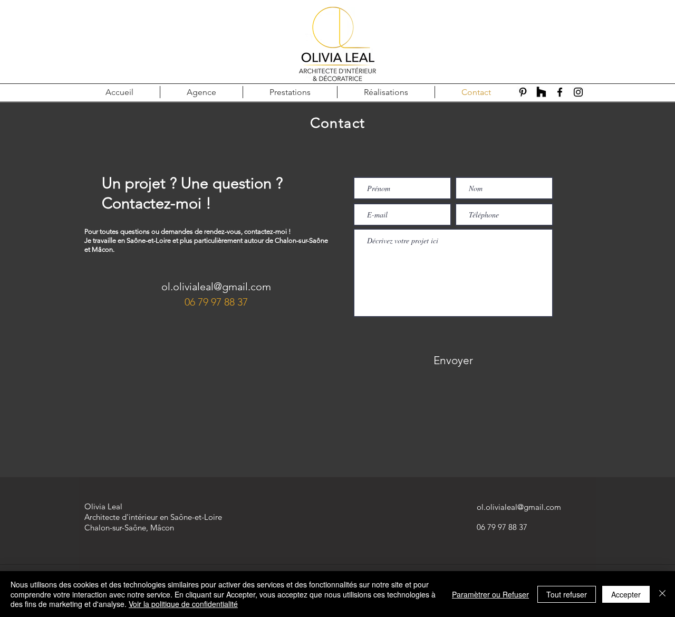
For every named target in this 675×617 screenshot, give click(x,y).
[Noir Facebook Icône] (560, 92)
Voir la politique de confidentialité (183, 604)
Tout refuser (566, 594)
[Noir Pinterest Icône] (523, 92)
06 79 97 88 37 (216, 302)
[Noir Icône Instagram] (578, 92)
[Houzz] (541, 92)
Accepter (626, 594)
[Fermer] (662, 594)
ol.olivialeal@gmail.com (216, 286)
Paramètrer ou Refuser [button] (490, 594)
